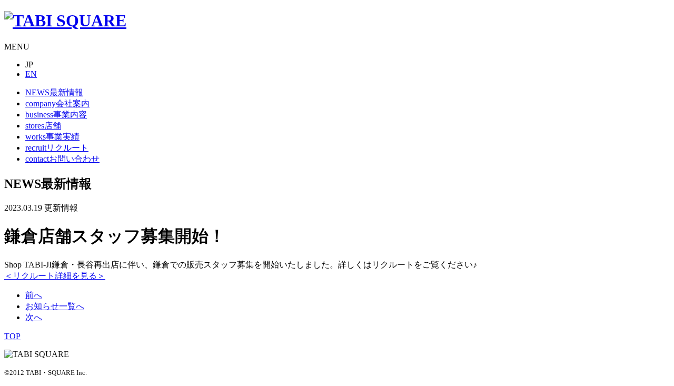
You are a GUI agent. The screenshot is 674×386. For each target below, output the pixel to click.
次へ (33, 317)
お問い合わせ (62, 158)
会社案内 (57, 103)
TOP (12, 336)
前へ (33, 295)
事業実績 (52, 136)
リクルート (56, 147)
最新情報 (54, 92)
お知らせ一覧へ (54, 306)
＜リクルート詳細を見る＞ (54, 275)
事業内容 (56, 114)
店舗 (43, 125)
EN (31, 74)
